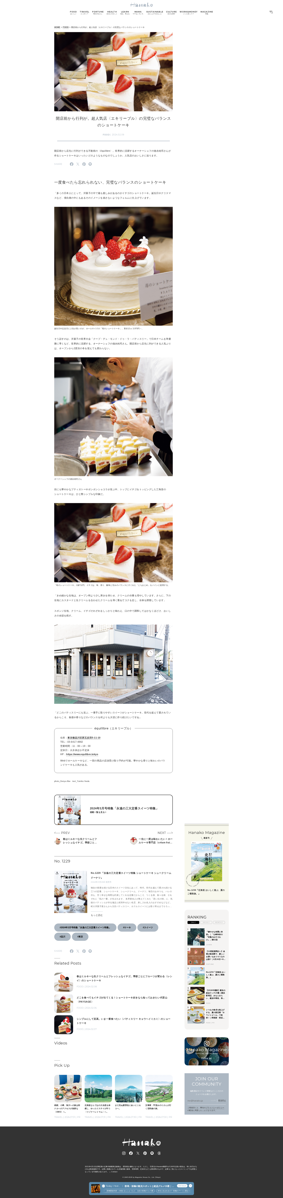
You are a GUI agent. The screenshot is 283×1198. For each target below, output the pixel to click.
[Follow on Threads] (159, 1153)
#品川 (62, 936)
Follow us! (206, 1058)
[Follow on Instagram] (123, 1153)
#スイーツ (148, 927)
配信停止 (222, 1100)
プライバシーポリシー (215, 1108)
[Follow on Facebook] (130, 1153)
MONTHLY (219, 922)
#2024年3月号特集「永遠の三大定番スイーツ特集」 (85, 927)
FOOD (66, 27)
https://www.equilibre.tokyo (82, 754)
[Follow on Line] (152, 1153)
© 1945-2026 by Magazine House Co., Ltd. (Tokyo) (141, 1177)
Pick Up (62, 1065)
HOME (57, 27)
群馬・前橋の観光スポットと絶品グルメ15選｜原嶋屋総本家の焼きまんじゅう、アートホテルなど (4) (149, 1186)
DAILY (193, 922)
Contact (114, 1172)
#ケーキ (127, 927)
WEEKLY (206, 922)
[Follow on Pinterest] (145, 1153)
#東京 (80, 936)
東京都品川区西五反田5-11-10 (84, 737)
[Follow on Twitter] (138, 1153)
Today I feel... (113, 1186)
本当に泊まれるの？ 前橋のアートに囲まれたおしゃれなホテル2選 (160, 1191)
